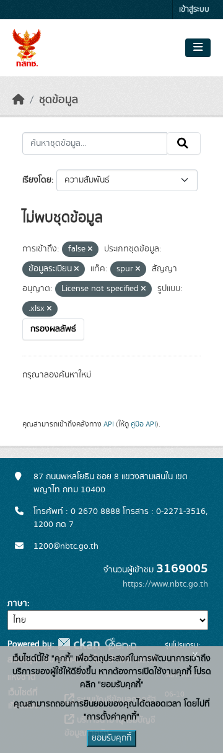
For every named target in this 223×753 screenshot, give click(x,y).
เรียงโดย (36, 180)
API (108, 424)
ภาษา (17, 603)
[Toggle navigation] (198, 47)
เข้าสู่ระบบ (194, 10)
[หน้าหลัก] (18, 100)
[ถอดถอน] (90, 250)
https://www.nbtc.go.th (165, 584)
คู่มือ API (143, 424)
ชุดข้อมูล (58, 100)
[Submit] (184, 143)
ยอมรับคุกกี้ (111, 738)
